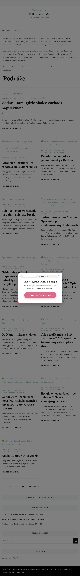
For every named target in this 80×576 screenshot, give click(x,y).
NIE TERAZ (40, 300)
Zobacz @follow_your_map (40, 295)
